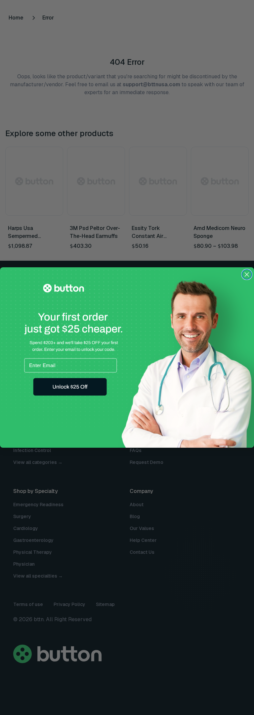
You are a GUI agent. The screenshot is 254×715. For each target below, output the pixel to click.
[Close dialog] (247, 275)
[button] (69, 387)
